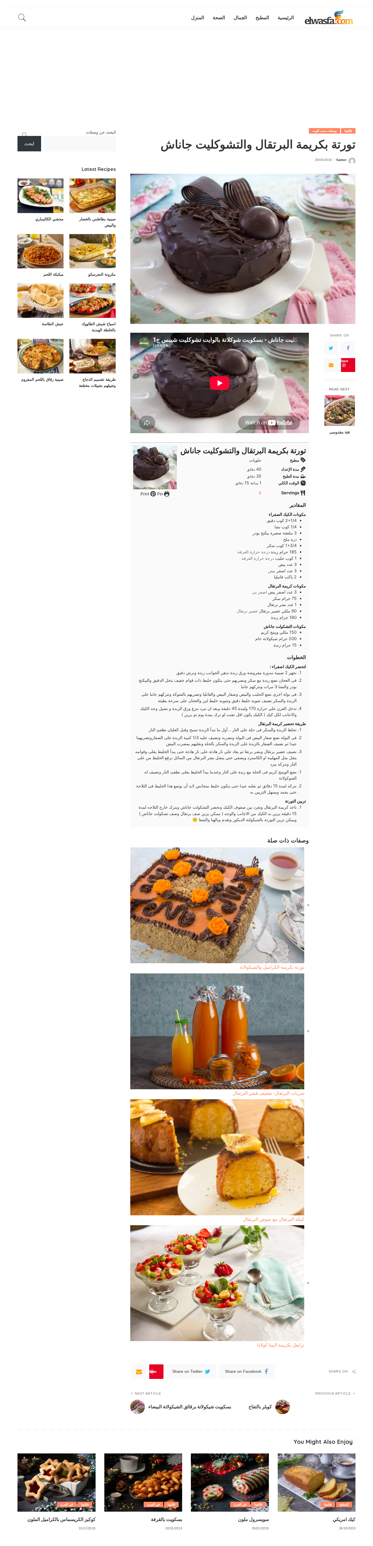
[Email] (331, 365)
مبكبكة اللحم (53, 274)
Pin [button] (159, 493)
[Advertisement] (186, 70)
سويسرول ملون (253, 1519)
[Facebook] (348, 348)
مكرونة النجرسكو (102, 274)
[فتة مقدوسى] (339, 410)
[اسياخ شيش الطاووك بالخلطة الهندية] (92, 300)
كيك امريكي (344, 1519)
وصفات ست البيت (324, 130)
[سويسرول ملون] (230, 1482)
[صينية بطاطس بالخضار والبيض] (92, 195)
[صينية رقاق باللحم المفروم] (40, 356)
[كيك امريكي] (317, 1482)
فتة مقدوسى (339, 431)
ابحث (29, 143)
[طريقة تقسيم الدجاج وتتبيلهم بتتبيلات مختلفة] (92, 356)
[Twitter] (331, 348)
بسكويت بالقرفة (166, 1519)
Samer (341, 160)
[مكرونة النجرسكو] (92, 251)
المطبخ (344, 1504)
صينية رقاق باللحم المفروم (42, 379)
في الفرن (240, 1504)
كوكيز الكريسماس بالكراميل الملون (61, 1519)
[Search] (22, 17)
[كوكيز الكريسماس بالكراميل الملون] (56, 1482)
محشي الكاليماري (49, 219)
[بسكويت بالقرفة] (143, 1482)
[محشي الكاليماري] (40, 195)
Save (344, 361)
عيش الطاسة (53, 323)
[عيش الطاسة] (40, 300)
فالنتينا (348, 130)
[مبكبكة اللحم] (40, 251)
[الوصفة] (329, 17)
